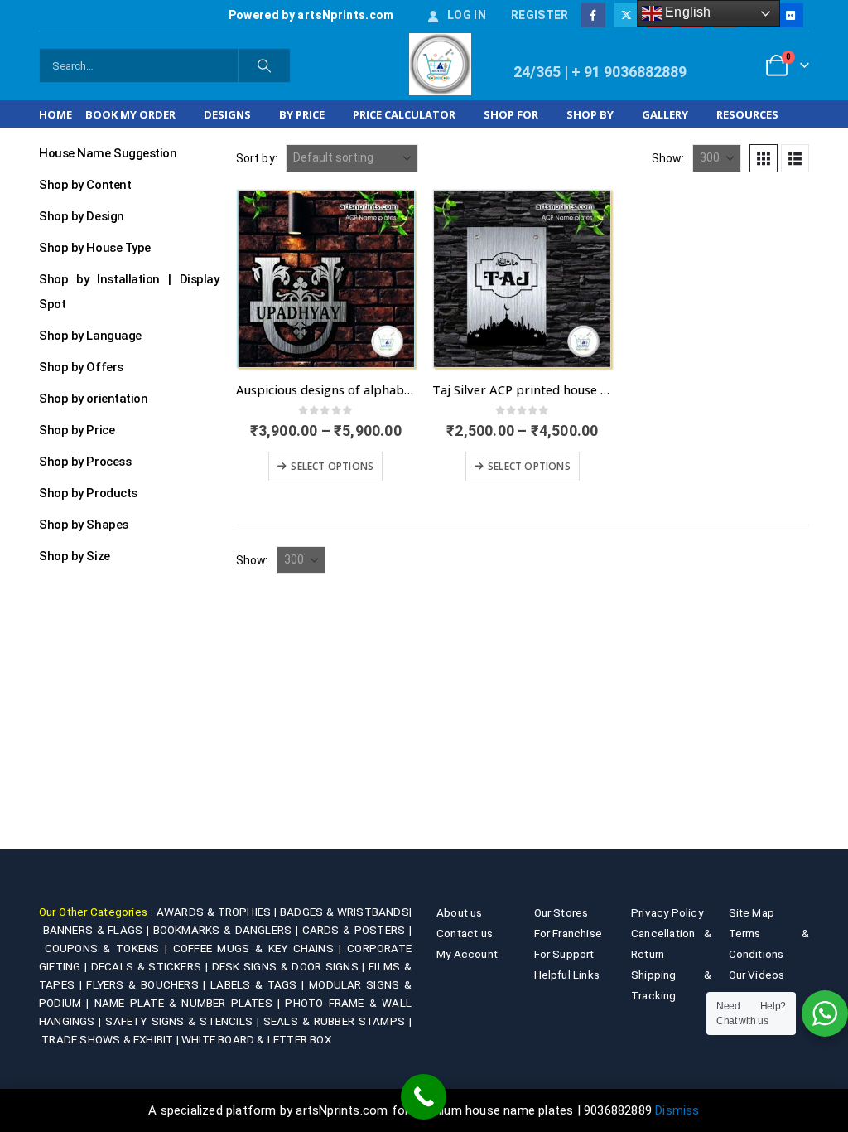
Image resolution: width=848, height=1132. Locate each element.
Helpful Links (567, 974)
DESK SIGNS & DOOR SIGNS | (290, 966)
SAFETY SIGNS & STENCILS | (184, 1021)
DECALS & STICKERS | (151, 966)
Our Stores (561, 912)
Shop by (590, 114)
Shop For (511, 114)
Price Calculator (404, 114)
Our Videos (757, 974)
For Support (564, 953)
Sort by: (257, 158)
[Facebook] (593, 15)
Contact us (464, 933)
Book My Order (130, 114)
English (686, 12)
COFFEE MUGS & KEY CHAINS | (260, 948)
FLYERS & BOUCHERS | (148, 984)
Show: (668, 158)
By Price (302, 114)
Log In (466, 15)
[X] (626, 15)
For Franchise (568, 933)
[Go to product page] (326, 279)
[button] (763, 158)
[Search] (264, 65)
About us (459, 912)
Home (55, 114)
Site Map (752, 912)
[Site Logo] (440, 64)
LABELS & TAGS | (259, 984)
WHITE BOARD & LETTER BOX (256, 1039)
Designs (227, 114)
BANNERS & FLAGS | (98, 929)
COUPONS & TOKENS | (109, 948)
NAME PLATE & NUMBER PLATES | (190, 1002)
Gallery (665, 114)
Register (540, 15)
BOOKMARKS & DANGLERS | (227, 929)
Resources (747, 114)
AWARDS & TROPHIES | (217, 911)
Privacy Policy (667, 912)
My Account (467, 953)
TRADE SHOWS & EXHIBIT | (111, 1039)
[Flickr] (790, 15)
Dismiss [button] (677, 1110)
